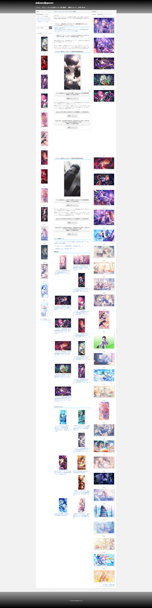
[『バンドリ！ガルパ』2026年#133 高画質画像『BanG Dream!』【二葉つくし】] (104, 341)
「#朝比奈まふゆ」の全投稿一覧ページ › (65, 248)
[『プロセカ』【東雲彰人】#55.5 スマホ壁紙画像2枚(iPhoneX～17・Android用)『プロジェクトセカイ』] (44, 157)
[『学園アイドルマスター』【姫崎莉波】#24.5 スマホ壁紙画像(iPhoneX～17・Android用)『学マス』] (44, 119)
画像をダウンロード (72, 98)
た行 (46, 18)
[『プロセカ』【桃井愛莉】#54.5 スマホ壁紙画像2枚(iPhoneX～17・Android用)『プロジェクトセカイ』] (44, 100)
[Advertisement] (72, 143)
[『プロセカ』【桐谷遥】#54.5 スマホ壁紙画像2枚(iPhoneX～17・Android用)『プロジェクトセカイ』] (44, 271)
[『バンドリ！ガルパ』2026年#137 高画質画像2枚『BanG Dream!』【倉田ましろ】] (104, 25)
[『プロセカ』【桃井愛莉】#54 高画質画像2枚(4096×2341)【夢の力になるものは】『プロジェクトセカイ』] (104, 96)
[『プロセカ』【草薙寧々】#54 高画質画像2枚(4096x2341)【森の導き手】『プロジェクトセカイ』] (104, 79)
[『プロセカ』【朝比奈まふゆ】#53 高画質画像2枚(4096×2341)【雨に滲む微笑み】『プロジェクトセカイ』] (104, 478)
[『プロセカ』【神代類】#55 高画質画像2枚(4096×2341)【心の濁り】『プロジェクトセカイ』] (104, 391)
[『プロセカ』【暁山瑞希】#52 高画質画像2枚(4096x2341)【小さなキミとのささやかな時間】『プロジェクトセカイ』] (104, 462)
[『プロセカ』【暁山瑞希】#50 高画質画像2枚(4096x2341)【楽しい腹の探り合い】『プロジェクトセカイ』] (104, 284)
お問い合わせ (81, 7)
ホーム (38, 7)
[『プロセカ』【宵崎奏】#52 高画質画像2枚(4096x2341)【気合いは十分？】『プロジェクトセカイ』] (104, 235)
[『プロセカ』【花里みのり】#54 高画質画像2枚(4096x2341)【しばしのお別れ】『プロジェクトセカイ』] (104, 251)
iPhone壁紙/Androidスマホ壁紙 (63, 29)
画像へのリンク (72, 115)
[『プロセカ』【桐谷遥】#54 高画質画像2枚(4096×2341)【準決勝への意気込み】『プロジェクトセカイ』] (104, 300)
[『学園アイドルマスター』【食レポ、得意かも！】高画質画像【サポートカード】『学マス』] (104, 446)
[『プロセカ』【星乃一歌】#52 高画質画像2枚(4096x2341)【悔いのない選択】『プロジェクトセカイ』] (104, 511)
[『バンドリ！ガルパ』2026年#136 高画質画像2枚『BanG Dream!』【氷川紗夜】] (104, 45)
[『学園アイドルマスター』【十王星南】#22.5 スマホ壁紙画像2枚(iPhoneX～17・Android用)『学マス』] (44, 195)
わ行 (49, 20)
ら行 (46, 20)
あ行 (38, 18)
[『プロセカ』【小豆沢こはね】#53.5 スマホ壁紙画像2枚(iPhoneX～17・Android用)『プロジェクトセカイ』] (44, 176)
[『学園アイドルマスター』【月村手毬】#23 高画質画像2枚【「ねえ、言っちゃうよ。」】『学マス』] (104, 319)
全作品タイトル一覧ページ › (45, 21)
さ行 (43, 18)
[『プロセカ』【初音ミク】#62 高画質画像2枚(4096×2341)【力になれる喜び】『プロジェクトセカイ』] (104, 375)
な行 (49, 18)
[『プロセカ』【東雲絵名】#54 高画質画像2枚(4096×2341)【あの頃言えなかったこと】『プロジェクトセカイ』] (104, 63)
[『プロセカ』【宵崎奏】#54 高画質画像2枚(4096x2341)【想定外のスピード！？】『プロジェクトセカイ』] (104, 527)
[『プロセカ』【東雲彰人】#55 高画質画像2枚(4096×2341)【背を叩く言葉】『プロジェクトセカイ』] (104, 163)
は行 (38, 20)
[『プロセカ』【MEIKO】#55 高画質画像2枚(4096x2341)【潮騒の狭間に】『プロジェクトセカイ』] (104, 179)
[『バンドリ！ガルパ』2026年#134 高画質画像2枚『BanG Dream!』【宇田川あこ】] (104, 197)
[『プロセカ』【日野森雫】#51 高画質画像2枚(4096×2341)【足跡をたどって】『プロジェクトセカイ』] (104, 359)
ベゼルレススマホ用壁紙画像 (79, 29)
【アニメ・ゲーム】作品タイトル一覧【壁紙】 (54, 7)
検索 (51, 27)
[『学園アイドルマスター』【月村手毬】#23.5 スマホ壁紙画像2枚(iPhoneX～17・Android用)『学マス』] (44, 138)
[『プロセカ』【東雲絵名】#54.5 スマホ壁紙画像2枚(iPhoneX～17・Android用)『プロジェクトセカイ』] (44, 81)
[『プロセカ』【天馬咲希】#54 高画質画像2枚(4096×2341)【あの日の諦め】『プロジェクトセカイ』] (104, 543)
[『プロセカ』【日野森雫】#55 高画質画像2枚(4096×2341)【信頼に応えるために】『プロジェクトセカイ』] (104, 430)
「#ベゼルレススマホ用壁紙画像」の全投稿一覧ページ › (69, 246)
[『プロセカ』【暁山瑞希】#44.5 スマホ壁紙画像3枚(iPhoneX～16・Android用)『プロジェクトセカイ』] (44, 214)
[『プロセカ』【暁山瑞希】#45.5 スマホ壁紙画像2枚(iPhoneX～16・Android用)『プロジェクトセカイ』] (44, 308)
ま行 (41, 20)
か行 (41, 18)
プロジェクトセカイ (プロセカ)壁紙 (69, 31)
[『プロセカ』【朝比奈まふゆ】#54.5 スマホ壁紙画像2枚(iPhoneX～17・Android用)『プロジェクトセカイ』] (44, 233)
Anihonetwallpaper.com (44, 2)
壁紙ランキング (72, 7)
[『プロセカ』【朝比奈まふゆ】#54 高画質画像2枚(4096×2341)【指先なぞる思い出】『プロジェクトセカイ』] (104, 495)
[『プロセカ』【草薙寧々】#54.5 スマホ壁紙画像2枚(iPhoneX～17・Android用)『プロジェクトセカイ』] (44, 43)
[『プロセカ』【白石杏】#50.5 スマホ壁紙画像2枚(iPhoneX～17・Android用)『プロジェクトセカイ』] (44, 62)
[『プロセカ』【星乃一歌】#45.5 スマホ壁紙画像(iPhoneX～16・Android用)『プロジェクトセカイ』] (44, 290)
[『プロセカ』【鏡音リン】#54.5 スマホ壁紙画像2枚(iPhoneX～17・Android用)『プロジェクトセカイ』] (44, 252)
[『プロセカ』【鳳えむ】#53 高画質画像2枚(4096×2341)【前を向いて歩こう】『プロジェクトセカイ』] (104, 560)
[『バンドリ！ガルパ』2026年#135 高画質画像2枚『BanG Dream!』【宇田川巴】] (104, 217)
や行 (43, 20)
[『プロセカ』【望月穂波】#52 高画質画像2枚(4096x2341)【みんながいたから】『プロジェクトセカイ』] (104, 576)
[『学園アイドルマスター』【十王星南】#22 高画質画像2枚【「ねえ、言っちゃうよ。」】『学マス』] (104, 410)
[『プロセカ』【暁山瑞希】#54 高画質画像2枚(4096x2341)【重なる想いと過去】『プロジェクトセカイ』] (104, 268)
